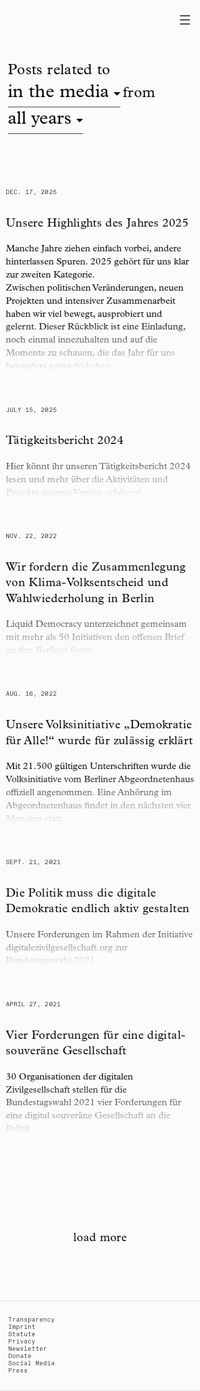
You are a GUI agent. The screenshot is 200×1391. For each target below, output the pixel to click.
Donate (20, 1356)
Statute (21, 1334)
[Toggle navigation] (185, 20)
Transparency (31, 1320)
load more (100, 1238)
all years (39, 120)
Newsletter (27, 1349)
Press (18, 1371)
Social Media (31, 1363)
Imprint (21, 1327)
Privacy (21, 1342)
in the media (58, 93)
